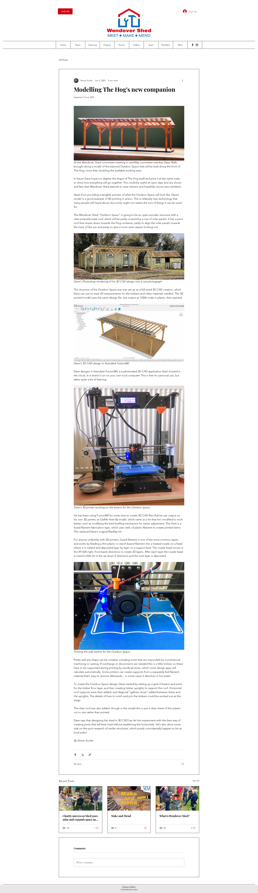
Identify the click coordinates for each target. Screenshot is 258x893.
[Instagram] (197, 45)
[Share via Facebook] (75, 754)
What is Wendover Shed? (174, 816)
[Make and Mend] (129, 798)
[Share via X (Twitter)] (82, 754)
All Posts (63, 59)
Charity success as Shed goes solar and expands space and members (80, 817)
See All (196, 780)
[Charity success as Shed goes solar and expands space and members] (80, 798)
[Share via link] (89, 754)
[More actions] (182, 80)
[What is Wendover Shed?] (177, 798)
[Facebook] (192, 45)
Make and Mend (121, 816)
